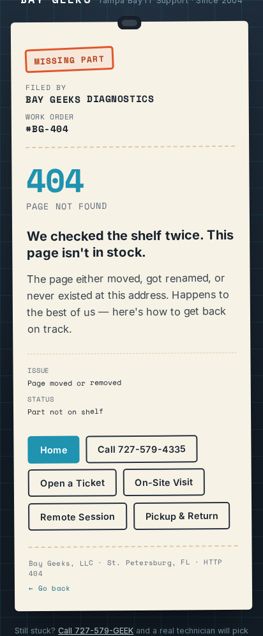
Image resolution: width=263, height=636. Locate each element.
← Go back (49, 587)
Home (54, 449)
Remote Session (77, 516)
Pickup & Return (182, 515)
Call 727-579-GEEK (95, 630)
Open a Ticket (72, 482)
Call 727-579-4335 (142, 449)
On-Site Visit (164, 482)
